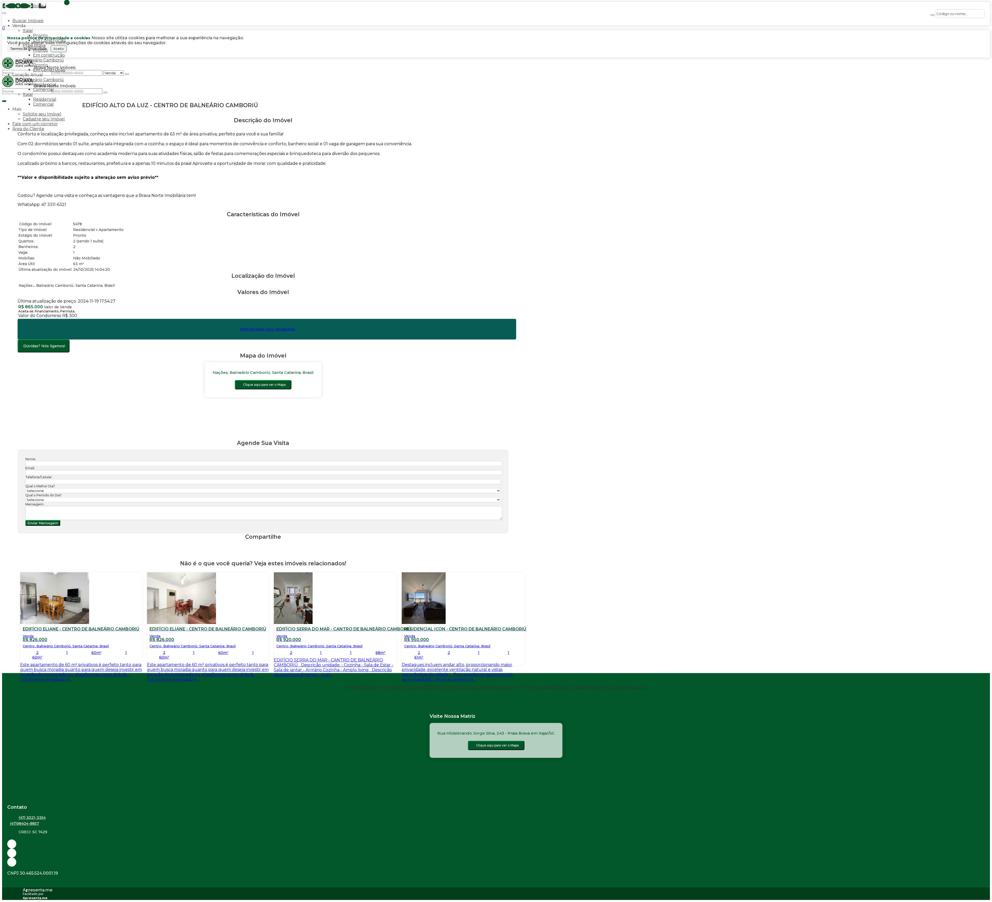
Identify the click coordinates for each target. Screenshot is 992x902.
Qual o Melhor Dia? (40, 486)
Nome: (30, 459)
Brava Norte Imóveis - (24, 5)
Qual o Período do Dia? (43, 495)
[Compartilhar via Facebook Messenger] (268, 546)
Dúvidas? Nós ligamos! (44, 346)
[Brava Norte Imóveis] (496, 862)
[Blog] (496, 853)
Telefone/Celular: (38, 477)
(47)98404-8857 (24, 823)
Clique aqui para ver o (264, 385)
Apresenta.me (37, 890)
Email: (30, 468)
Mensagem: (34, 504)
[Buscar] (933, 15)
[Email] (496, 844)
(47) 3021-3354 (32, 817)
